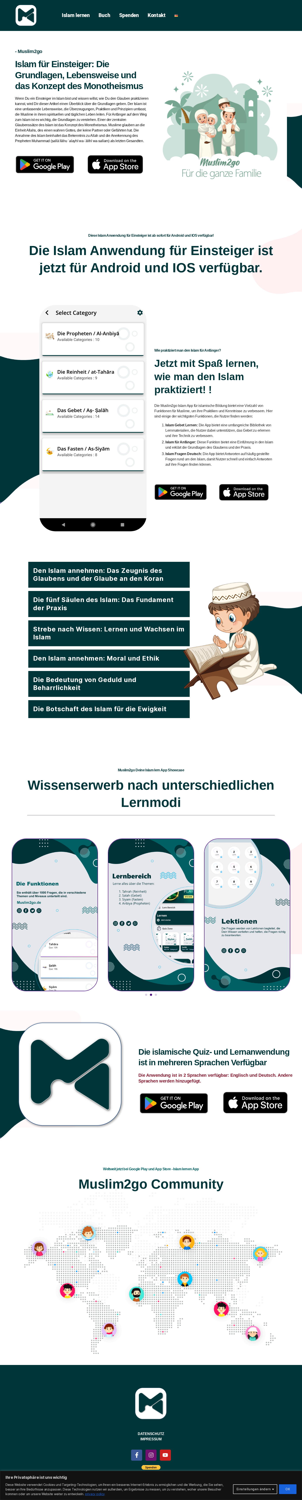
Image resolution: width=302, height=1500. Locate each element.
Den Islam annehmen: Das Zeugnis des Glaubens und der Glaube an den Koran (98, 574)
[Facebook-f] (136, 1455)
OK (287, 1489)
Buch (104, 15)
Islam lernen (76, 15)
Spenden (129, 15)
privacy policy (95, 1494)
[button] (109, 575)
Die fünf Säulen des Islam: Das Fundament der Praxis (103, 604)
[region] (151, 1485)
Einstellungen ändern (254, 1489)
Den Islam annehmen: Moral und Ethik (96, 658)
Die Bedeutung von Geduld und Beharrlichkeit (84, 684)
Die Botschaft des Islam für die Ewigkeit (100, 709)
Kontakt (157, 15)
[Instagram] (151, 1455)
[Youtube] (165, 1455)
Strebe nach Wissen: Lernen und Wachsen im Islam (109, 633)
